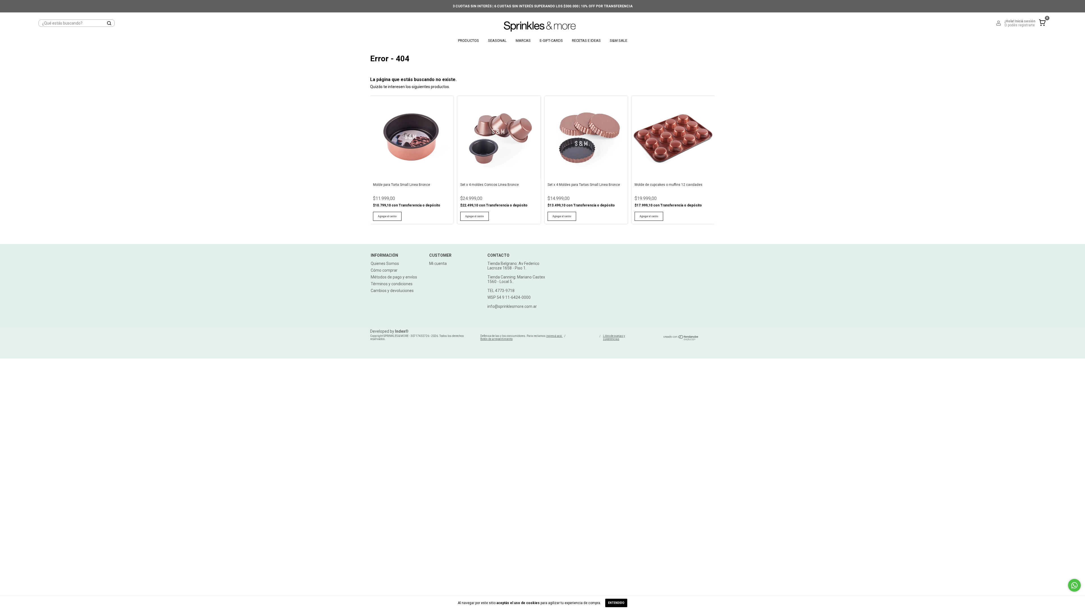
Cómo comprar (384, 270)
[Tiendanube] (681, 339)
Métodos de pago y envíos (394, 277)
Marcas (523, 40)
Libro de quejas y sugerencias (614, 337)
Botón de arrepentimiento (496, 339)
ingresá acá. (554, 335)
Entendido (616, 602)
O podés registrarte (1019, 25)
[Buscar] (109, 23)
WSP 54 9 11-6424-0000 (509, 297)
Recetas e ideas (586, 40)
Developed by (389, 331)
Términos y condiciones (392, 284)
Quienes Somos (385, 263)
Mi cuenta (438, 263)
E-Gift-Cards (551, 40)
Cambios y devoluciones (392, 290)
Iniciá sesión (1025, 21)
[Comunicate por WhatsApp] (1074, 585)
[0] (1041, 27)
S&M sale (618, 40)
